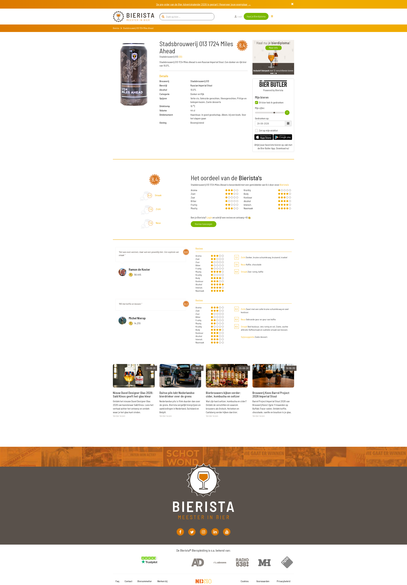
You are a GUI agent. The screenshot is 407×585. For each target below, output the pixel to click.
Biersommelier (145, 581)
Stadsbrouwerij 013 (199, 81)
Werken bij (162, 581)
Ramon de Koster (139, 269)
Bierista (116, 28)
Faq (117, 581)
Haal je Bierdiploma (256, 16)
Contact (128, 581)
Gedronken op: (262, 118)
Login (239, 16)
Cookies (245, 581)
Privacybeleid (283, 581)
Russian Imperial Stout (201, 85)
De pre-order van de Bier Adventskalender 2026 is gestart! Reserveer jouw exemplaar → (203, 4)
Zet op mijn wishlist (268, 130)
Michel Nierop (137, 318)
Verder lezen (119, 415)
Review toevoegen (203, 223)
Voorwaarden (262, 581)
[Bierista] (131, 17)
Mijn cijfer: (260, 108)
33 (180, 56)
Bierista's (284, 184)
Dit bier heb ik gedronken (271, 102)
